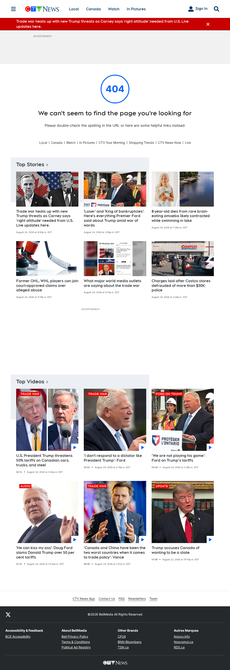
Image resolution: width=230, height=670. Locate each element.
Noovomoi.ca (183, 642)
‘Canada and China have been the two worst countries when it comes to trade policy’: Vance (115, 552)
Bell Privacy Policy (75, 636)
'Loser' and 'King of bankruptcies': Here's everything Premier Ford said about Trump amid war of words (114, 218)
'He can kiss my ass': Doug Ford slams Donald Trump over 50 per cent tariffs (45, 552)
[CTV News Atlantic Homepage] (42, 9)
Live (188, 142)
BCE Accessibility (18, 636)
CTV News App (84, 598)
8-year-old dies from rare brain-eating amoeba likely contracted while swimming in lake (181, 216)
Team (153, 598)
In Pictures (136, 9)
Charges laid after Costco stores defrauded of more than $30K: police (181, 285)
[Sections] (13, 8)
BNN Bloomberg (130, 642)
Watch (113, 9)
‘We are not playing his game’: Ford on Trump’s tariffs (178, 458)
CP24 (122, 636)
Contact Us (107, 598)
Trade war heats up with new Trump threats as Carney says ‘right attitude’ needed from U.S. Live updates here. (44, 218)
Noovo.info (182, 636)
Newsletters (137, 598)
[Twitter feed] (8, 614)
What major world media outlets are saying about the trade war (112, 283)
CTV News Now (169, 142)
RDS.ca (179, 647)
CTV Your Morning (112, 142)
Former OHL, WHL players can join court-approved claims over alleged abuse (47, 285)
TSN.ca (123, 647)
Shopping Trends (141, 142)
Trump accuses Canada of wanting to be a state (175, 550)
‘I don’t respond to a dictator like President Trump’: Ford (113, 458)
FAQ (122, 598)
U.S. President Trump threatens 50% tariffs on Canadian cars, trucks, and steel (44, 460)
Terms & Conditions (76, 642)
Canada (93, 9)
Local (74, 9)
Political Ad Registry (76, 647)
